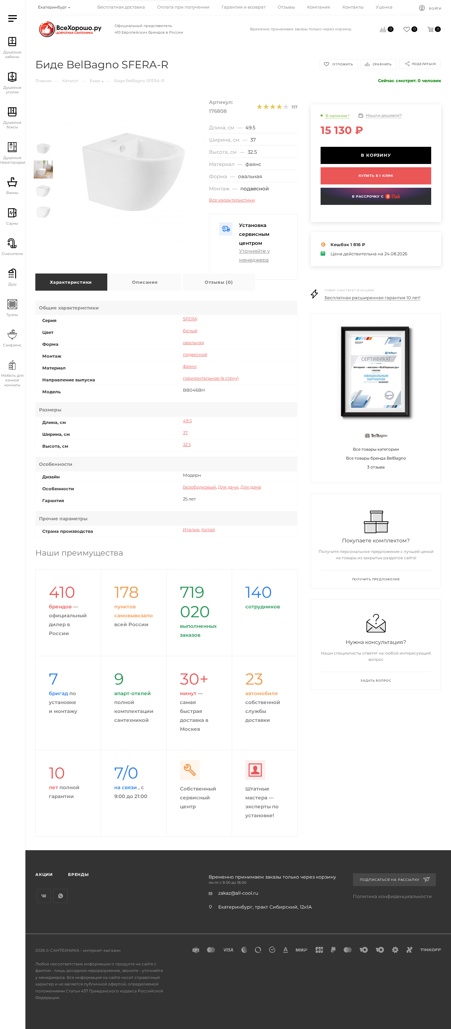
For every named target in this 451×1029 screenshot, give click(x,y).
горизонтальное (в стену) (211, 378)
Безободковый (199, 487)
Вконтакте (44, 896)
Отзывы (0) (219, 282)
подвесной (254, 188)
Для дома (250, 487)
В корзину (376, 155)
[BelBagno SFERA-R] (131, 172)
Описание (144, 282)
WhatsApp (60, 896)
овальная (193, 342)
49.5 (187, 420)
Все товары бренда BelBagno (376, 458)
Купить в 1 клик (376, 176)
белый (190, 330)
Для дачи (228, 487)
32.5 (187, 444)
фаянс (190, 366)
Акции (44, 874)
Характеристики (71, 282)
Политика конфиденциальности (392, 896)
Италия (191, 529)
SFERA (190, 318)
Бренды (78, 874)
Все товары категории (376, 449)
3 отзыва (376, 467)
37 (185, 432)
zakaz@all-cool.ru (238, 893)
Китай (208, 529)
